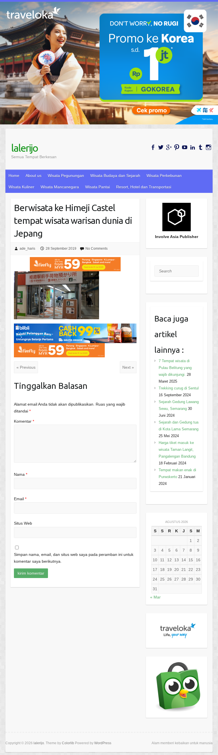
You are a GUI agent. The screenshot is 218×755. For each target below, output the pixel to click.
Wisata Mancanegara (60, 187)
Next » (128, 367)
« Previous (25, 367)
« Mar (155, 597)
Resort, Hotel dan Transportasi (143, 187)
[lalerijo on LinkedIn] (192, 147)
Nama (20, 474)
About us (33, 175)
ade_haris (27, 249)
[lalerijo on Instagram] (208, 147)
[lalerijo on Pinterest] (177, 147)
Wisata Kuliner (21, 187)
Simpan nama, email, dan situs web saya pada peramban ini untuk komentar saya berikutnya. (73, 558)
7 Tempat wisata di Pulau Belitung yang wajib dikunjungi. (175, 368)
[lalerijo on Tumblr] (200, 147)
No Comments (96, 249)
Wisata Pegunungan (66, 175)
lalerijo (24, 148)
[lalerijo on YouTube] (184, 147)
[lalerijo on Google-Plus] (169, 147)
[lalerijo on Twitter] (161, 147)
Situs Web (23, 523)
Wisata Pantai (97, 187)
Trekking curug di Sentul (179, 388)
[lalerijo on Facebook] (153, 147)
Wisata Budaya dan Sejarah (115, 175)
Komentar (24, 421)
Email (20, 499)
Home (14, 175)
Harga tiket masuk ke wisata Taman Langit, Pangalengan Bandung (177, 449)
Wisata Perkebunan (164, 175)
